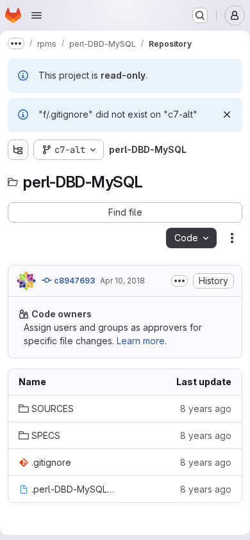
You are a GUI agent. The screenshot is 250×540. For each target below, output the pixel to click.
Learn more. (142, 340)
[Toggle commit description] (179, 281)
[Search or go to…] (200, 15)
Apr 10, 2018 (122, 280)
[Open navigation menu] (36, 15)
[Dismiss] (227, 114)
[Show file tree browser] (18, 149)
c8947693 (73, 280)
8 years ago (205, 408)
